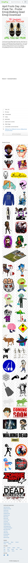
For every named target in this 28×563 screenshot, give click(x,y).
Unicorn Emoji (6, 519)
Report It (4, 78)
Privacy (9, 543)
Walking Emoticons (16, 129)
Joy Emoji (5, 531)
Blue (8, 549)
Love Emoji (6, 521)
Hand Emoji (6, 535)
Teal (4, 549)
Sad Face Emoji (7, 507)
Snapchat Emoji (7, 513)
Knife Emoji (6, 518)
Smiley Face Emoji (7, 508)
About (12, 542)
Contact (17, 542)
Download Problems (12, 78)
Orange (8, 547)
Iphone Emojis (6, 537)
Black (9, 550)
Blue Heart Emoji (7, 529)
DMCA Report (6, 542)
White (21, 549)
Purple (12, 549)
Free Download (17, 134)
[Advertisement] (14, 63)
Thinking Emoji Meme (8, 527)
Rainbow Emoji (6, 523)
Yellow (13, 547)
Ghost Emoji (6, 511)
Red (4, 547)
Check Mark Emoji (7, 526)
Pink (17, 549)
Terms (5, 543)
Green (18, 547)
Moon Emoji (6, 516)
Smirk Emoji (6, 510)
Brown (13, 550)
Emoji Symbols (6, 534)
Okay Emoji (6, 532)
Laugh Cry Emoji (7, 524)
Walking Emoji (8, 129)
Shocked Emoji (6, 515)
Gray (4, 550)
